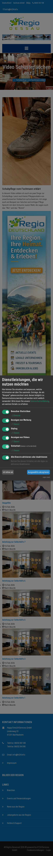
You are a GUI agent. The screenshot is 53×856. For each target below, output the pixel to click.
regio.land (46, 477)
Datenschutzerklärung (39, 401)
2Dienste (15, 415)
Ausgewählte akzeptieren (38, 472)
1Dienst (15, 424)
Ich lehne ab (8, 472)
